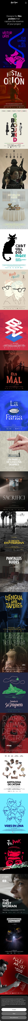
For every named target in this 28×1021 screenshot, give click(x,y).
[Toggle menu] (26, 3)
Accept (14, 1009)
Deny (14, 1013)
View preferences (14, 1017)
